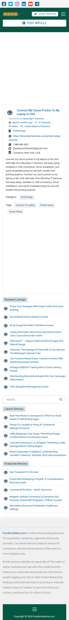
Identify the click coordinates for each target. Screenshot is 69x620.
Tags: (9, 205)
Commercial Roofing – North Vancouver (31, 489)
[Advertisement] (34, 68)
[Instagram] (17, 4)
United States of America (37, 126)
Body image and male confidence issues (32, 325)
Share (15, 126)
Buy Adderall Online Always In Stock (29, 316)
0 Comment (45, 122)
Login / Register (47, 14)
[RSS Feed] (37, 4)
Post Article (36, 23)
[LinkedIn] (24, 4)
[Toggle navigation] (62, 14)
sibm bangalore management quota (29, 386)
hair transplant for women (24, 472)
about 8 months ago (22, 122)
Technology (19, 130)
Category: (11, 196)
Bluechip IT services (33, 118)
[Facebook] (4, 4)
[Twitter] (10, 4)
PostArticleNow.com (14, 533)
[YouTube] (30, 4)
